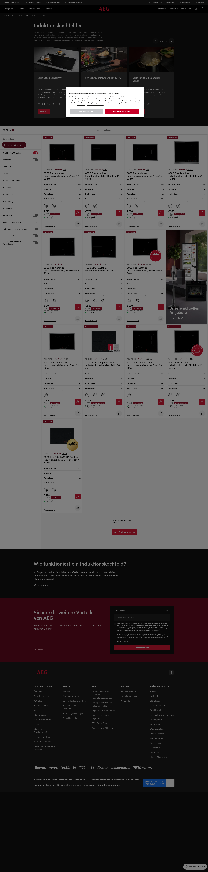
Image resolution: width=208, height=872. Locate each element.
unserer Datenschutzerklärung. (95, 105)
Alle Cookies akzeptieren (122, 111)
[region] (105, 102)
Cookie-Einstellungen (86, 111)
